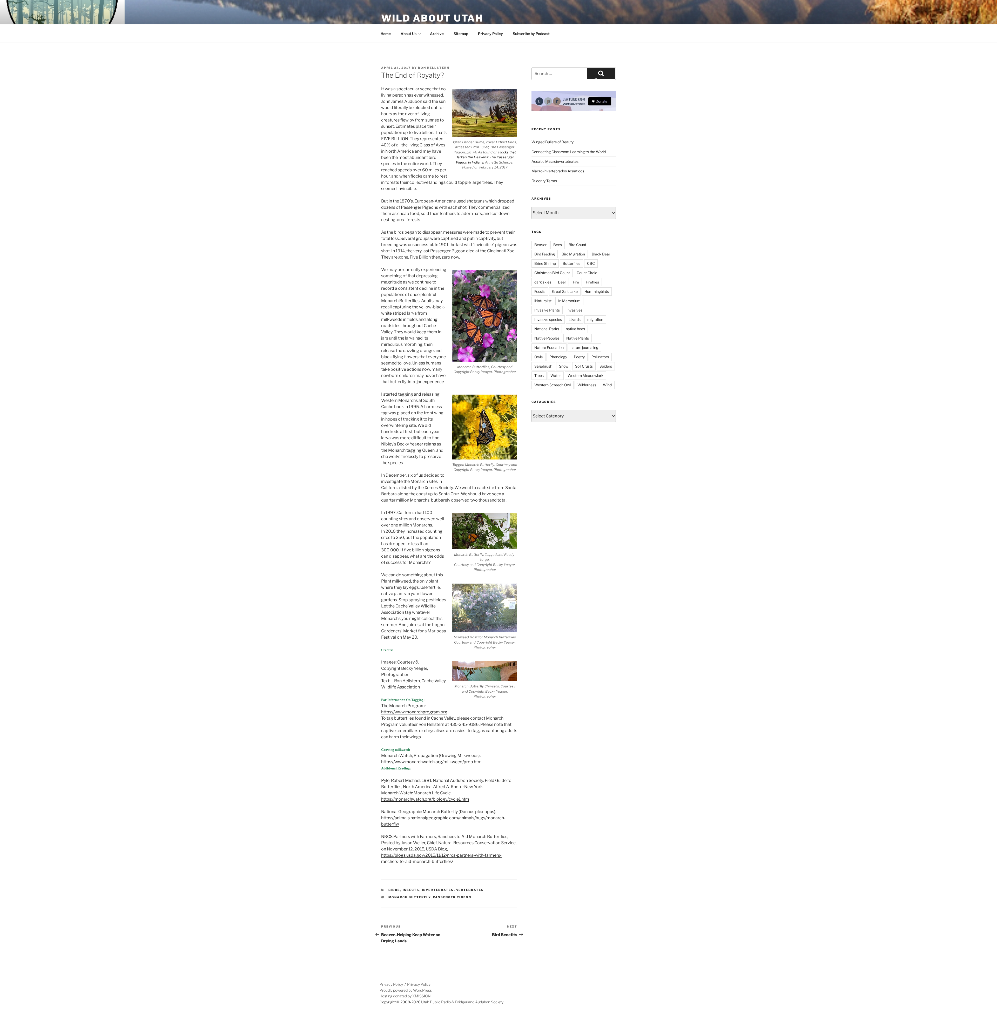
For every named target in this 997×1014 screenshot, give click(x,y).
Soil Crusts (584, 366)
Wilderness (586, 385)
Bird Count (577, 244)
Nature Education (549, 347)
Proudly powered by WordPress (406, 990)
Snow (563, 366)
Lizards (575, 319)
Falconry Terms (544, 181)
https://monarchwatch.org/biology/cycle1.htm (425, 799)
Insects (411, 890)
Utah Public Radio (436, 1002)
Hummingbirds (596, 291)
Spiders (605, 366)
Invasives (574, 310)
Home (386, 33)
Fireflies (592, 282)
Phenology (558, 357)
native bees (575, 329)
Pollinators (600, 357)
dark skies (542, 282)
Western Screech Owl (552, 385)
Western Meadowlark (585, 375)
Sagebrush (543, 366)
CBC (591, 263)
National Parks (546, 329)
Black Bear (601, 254)
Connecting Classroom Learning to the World (568, 152)
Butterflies (571, 263)
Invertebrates (438, 890)
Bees (557, 244)
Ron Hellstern (433, 68)
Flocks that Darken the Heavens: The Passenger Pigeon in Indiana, (485, 157)
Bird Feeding (544, 254)
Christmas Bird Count (552, 273)
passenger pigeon (452, 897)
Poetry (579, 357)
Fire (576, 282)
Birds (394, 890)
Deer (562, 282)
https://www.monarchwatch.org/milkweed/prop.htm (431, 761)
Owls (538, 357)
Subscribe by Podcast (531, 33)
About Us (408, 33)
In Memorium (569, 301)
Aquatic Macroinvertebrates (554, 161)
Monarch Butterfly (409, 897)
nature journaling (584, 347)
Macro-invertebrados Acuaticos (557, 171)
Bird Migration (573, 254)
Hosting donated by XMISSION (405, 996)
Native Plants (577, 338)
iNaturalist (542, 301)
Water (555, 375)
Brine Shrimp (545, 263)
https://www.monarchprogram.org (414, 711)
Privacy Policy (490, 33)
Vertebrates (470, 890)
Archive (437, 33)
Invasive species (548, 319)
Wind (607, 385)
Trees (539, 375)
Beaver (540, 244)
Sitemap (461, 33)
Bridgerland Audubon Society (479, 1002)
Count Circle (587, 273)
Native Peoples (547, 338)
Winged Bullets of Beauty (552, 142)
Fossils (539, 291)
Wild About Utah (432, 18)
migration (595, 319)
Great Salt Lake (565, 291)
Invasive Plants (547, 310)
